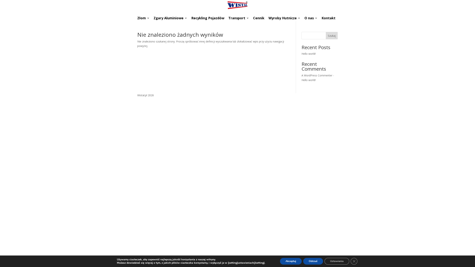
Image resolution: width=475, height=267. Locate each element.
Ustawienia (337, 261)
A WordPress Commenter (317, 75)
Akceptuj (291, 261)
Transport (236, 18)
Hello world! (309, 53)
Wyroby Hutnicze (282, 18)
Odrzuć (313, 261)
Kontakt (328, 18)
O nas (309, 18)
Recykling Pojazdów (207, 18)
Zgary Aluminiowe (169, 18)
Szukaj (332, 35)
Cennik (258, 18)
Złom (141, 18)
